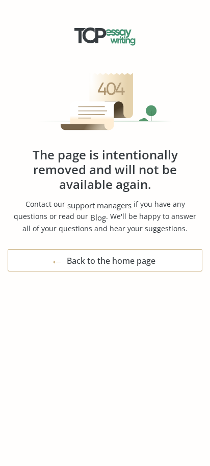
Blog (98, 217)
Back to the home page (111, 260)
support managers (99, 205)
